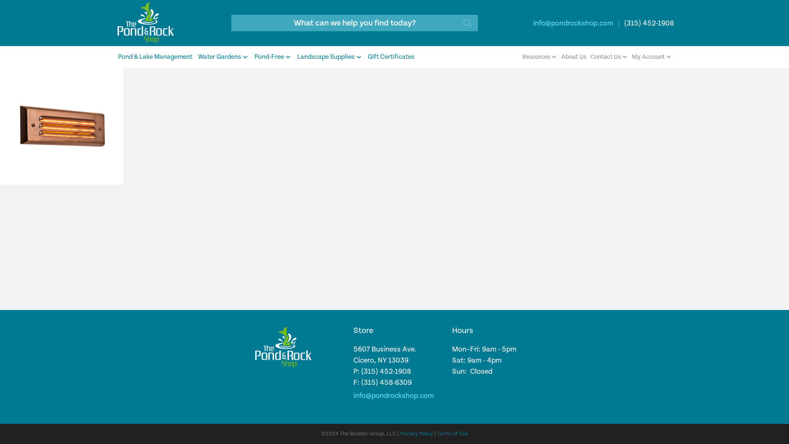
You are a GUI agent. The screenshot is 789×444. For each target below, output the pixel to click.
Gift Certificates (391, 57)
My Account (648, 56)
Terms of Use (452, 434)
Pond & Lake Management (155, 57)
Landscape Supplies (326, 57)
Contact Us (606, 56)
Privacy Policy (416, 434)
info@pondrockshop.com (573, 23)
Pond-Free (269, 57)
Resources (536, 56)
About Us (573, 56)
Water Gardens (219, 57)
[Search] (467, 23)
